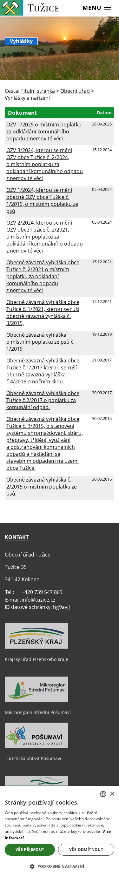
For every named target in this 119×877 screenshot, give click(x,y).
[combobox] (103, 794)
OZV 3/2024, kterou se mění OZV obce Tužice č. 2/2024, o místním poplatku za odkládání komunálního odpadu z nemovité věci (44, 164)
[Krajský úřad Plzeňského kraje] (36, 647)
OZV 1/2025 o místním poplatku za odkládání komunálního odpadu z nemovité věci (44, 131)
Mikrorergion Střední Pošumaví (38, 712)
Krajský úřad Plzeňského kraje (36, 659)
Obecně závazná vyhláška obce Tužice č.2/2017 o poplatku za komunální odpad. (42, 400)
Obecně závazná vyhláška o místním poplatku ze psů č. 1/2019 (40, 341)
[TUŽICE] (31, 8)
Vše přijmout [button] (30, 849)
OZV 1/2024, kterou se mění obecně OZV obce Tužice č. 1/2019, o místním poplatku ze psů (42, 200)
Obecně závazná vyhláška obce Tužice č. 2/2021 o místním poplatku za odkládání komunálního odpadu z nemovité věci (42, 276)
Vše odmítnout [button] (86, 849)
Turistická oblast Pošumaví (33, 758)
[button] (59, 866)
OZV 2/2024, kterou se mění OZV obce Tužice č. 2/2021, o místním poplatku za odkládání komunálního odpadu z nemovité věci (44, 236)
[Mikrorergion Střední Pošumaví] (36, 700)
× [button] (111, 794)
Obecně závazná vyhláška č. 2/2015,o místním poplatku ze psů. (41, 486)
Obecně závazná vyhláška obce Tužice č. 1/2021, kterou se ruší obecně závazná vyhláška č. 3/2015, (42, 313)
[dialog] (59, 831)
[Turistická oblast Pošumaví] (36, 746)
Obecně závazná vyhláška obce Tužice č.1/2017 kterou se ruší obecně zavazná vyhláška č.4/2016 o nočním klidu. (42, 371)
